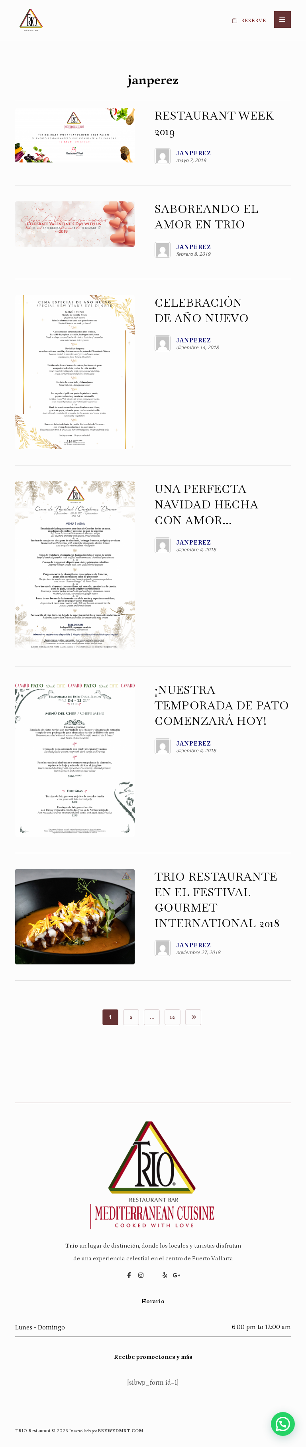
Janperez (193, 153)
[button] (282, 19)
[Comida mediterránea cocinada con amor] (31, 20)
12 (172, 1017)
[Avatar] (163, 156)
